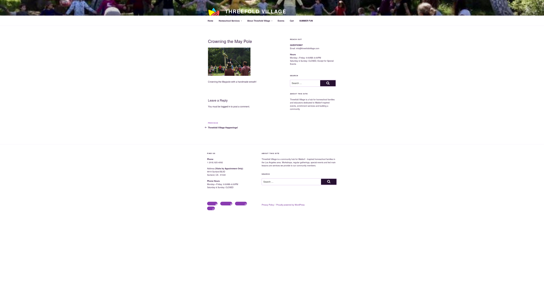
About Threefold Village (258, 20)
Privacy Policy (268, 204)
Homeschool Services (229, 20)
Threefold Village (255, 11)
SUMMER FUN (306, 20)
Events (281, 20)
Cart (292, 20)
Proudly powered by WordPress (290, 204)
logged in (225, 106)
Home (210, 20)
